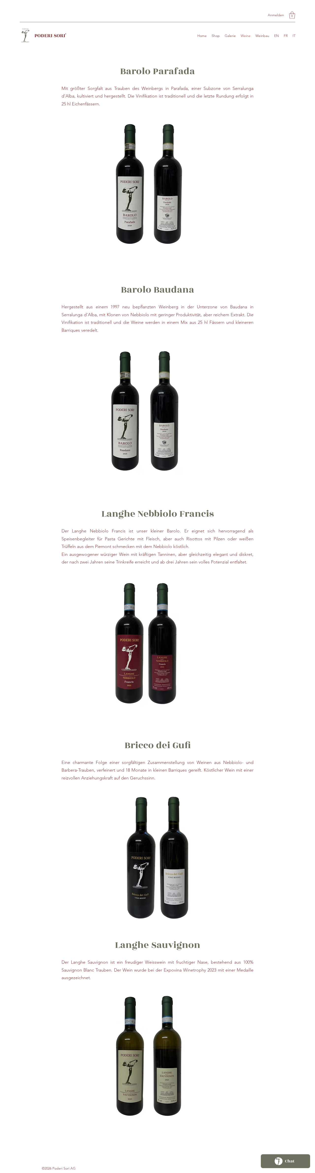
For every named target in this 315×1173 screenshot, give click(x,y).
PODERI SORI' (50, 35)
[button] (292, 15)
